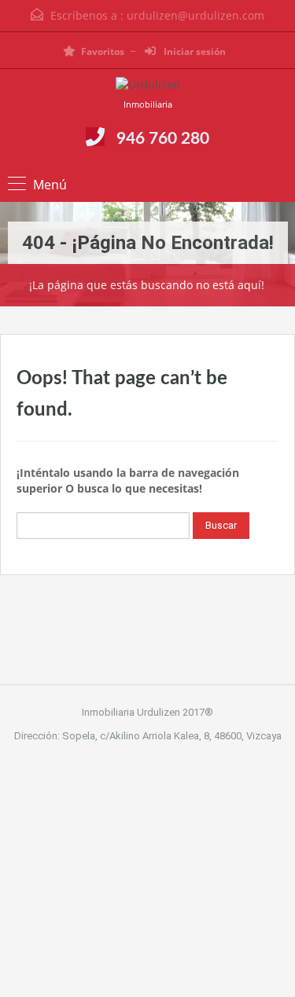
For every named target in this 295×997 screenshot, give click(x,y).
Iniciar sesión (193, 51)
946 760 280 (162, 138)
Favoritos (102, 51)
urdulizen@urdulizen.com (195, 15)
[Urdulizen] (148, 87)
